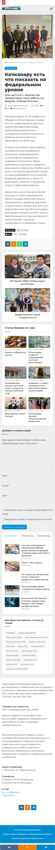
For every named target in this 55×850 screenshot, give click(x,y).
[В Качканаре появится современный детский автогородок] (39, 342)
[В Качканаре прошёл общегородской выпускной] (39, 403)
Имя (5, 476)
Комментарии (44, 535)
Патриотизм (13, 660)
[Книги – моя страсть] (12, 566)
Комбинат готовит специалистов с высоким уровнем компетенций (38, 387)
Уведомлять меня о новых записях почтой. (28, 519)
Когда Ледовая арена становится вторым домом (35, 587)
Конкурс (11, 651)
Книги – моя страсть (31, 563)
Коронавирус (28, 651)
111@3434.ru (8, 795)
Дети (10, 646)
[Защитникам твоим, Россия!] (15, 403)
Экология (27, 664)
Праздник (30, 660)
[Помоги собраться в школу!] (15, 342)
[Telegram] (25, 244)
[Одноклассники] (13, 244)
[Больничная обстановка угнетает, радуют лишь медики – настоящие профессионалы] (12, 602)
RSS (15, 234)
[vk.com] (21, 807)
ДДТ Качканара (22, 230)
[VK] (7, 244)
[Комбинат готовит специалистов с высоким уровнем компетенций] (39, 372)
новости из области (17, 669)
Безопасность (14, 637)
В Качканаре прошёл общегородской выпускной (37, 417)
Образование (36, 62)
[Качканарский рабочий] (11, 8)
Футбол (11, 664)
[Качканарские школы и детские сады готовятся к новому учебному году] (15, 372)
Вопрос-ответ (37, 642)
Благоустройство (15, 642)
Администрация (27, 633)
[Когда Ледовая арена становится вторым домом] (12, 590)
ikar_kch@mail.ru (11, 792)
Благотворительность (36, 637)
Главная (11, 62)
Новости (22, 62)
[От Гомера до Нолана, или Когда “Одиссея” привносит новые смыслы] (12, 578)
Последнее (10, 535)
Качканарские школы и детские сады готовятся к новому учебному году (14, 388)
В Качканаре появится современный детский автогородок (36, 357)
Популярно (27, 535)
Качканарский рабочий (18, 106)
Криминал (12, 655)
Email (5, 485)
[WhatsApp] (19, 244)
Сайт (4, 495)
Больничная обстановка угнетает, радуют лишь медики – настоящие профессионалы (34, 602)
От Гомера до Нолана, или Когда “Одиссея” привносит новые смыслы (34, 577)
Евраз (23, 646)
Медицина (28, 655)
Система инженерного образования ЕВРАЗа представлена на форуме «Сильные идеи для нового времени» (35, 550)
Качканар (22, 234)
